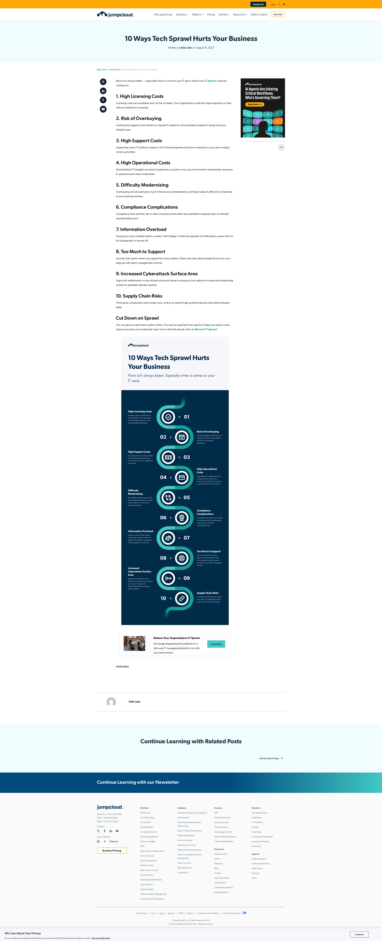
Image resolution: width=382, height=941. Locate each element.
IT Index (217, 873)
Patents (190, 913)
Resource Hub (220, 853)
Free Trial (278, 14)
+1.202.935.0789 (113, 814)
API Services (145, 812)
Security (171, 913)
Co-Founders (257, 822)
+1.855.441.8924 (110, 817)
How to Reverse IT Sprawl (201, 329)
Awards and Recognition (262, 836)
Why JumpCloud (163, 14)
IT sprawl (210, 80)
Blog (216, 868)
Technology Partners (223, 831)
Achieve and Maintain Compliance (192, 812)
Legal (161, 913)
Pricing (211, 14)
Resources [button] (239, 14)
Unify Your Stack (184, 862)
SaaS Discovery (147, 874)
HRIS (142, 846)
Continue (359, 934)
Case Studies (220, 882)
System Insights (146, 889)
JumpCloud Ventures (260, 841)
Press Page (256, 831)
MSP (216, 812)
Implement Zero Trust (186, 844)
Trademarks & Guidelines (208, 913)
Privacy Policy (142, 913)
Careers (255, 827)
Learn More (216, 644)
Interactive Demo (221, 877)
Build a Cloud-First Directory (189, 830)
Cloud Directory (147, 817)
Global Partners (221, 827)
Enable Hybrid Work (186, 835)
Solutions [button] (181, 14)
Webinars (218, 863)
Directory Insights (147, 841)
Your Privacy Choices (231, 913)
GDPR (180, 913)
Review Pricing (112, 850)
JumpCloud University (223, 887)
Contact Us (258, 4)
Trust (153, 913)
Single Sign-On (146, 884)
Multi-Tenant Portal (222, 817)
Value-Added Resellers (224, 841)
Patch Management (148, 860)
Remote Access (147, 865)
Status (254, 877)
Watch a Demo (259, 14)
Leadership (256, 817)
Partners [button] (222, 14)
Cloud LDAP (145, 822)
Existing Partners (221, 822)
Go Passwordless (184, 840)
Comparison (182, 872)
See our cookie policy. (101, 938)
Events (217, 858)
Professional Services (261, 863)
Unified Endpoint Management (153, 893)
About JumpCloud (259, 812)
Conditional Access (148, 831)
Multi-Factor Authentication (152, 850)
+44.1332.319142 (110, 821)
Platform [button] (196, 14)
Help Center (257, 868)
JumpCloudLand (221, 892)
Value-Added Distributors (225, 836)
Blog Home (102, 69)
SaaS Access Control (149, 870)
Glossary (255, 873)
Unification (115, 69)
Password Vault (147, 855)
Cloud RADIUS (146, 827)
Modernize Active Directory (189, 849)
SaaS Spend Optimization (151, 879)
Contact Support (259, 858)
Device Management (149, 836)
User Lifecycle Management (152, 898)
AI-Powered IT (183, 817)
